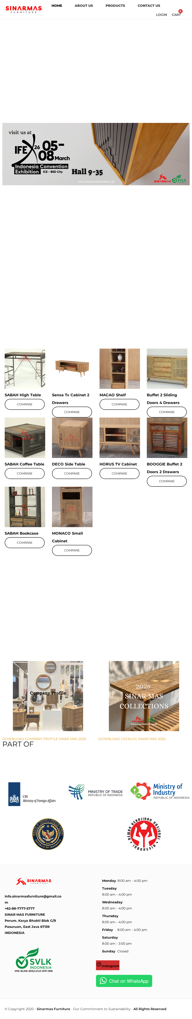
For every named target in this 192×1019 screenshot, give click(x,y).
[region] (96, 70)
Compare (25, 404)
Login (161, 15)
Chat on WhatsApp (128, 980)
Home (57, 6)
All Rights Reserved (149, 1009)
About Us (84, 6)
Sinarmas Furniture (53, 1009)
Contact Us (149, 6)
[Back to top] (187, 1014)
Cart (176, 15)
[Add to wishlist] (17, 353)
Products (115, 6)
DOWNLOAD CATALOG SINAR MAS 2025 (132, 739)
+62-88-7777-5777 (20, 908)
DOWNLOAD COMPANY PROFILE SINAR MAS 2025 (44, 739)
